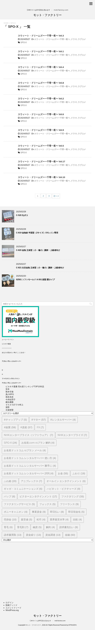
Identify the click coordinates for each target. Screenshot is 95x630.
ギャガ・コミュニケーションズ (23, 488)
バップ (9, 496)
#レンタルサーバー (63, 419)
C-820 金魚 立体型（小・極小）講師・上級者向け (38, 250)
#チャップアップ (15, 419)
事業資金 (39, 511)
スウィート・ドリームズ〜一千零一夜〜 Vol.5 (41, 146)
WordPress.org (12, 610)
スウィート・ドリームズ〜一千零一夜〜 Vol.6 (41, 114)
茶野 (8, 407)
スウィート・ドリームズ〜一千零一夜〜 (52, 39)
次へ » (56, 196)
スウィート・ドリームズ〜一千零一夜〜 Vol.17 (41, 161)
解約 (50, 527)
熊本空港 (9, 392)
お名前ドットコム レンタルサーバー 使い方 (30, 458)
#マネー (38, 419)
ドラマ (74, 39)
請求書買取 (12, 534)
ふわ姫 (10, 481)
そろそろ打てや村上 (14, 405)
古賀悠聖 (9, 410)
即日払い (57, 511)
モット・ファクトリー (47, 15)
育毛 (8, 527)
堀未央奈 (9, 397)
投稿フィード (11, 605)
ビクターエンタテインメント (38, 496)
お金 (63, 473)
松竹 (41, 519)
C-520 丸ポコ (22, 215)
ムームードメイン (8, 339)
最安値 (26, 519)
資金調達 (52, 534)
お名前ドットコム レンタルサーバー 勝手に (30, 465)
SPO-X (24, 42)
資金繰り (33, 534)
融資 (37, 527)
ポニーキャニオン (15, 511)
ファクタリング (72, 496)
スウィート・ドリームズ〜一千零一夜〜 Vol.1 (41, 51)
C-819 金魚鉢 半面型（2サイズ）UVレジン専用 (37, 233)
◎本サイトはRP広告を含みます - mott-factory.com (47, 621)
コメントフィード (13, 608)
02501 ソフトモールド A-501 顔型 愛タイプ (35, 279)
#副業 (10, 427)
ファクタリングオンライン (11, 378)
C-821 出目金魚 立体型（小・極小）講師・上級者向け (40, 268)
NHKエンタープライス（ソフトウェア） (28, 435)
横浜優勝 (9, 402)
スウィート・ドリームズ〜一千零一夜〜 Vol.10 (41, 177)
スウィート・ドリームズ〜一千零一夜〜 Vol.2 (41, 98)
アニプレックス (31, 481)
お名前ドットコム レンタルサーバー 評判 (28, 473)
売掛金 (10, 519)
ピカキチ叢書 (6, 344)
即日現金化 (76, 511)
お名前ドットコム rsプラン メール (25, 450)
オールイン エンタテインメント (66, 481)
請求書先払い (68, 527)
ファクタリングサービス (19, 504)
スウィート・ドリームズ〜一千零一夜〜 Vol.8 (41, 83)
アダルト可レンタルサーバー (11, 361)
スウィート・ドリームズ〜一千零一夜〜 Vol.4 (41, 67)
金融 (70, 534)
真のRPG (10, 394)
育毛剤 (22, 527)
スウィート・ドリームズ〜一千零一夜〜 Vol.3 (41, 35)
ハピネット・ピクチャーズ (63, 488)
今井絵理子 (10, 399)
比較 (77, 519)
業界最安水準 (59, 519)
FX (40, 427)
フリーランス (69, 504)
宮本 (8, 389)
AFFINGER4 (72, 625)
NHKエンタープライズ (72, 435)
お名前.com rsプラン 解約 (37, 442)
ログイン (9, 603)
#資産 (26, 427)
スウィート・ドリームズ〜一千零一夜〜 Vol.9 (41, 130)
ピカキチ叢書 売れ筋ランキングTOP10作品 (25, 386)
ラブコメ (82, 39)
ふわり (78, 473)
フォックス (47, 504)
